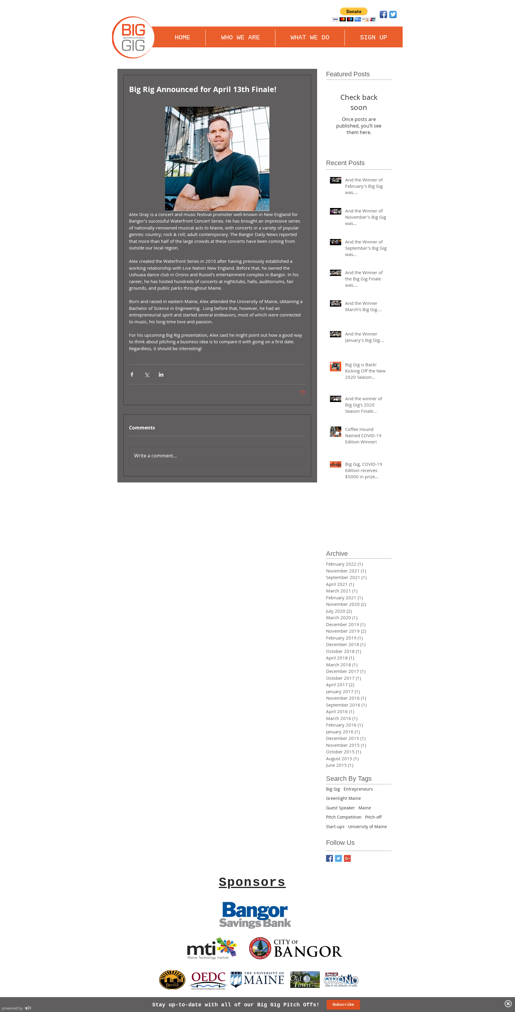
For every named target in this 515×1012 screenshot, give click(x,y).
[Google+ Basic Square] (347, 858)
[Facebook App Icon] (383, 14)
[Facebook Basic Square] (329, 858)
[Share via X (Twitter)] (146, 374)
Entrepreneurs (358, 789)
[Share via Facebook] (132, 374)
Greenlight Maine (343, 798)
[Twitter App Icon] (393, 14)
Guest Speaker (340, 808)
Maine (365, 808)
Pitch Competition (344, 817)
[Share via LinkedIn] (161, 374)
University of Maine (367, 826)
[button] (310, 38)
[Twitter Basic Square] (338, 858)
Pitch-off (373, 817)
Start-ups (335, 826)
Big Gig (333, 789)
